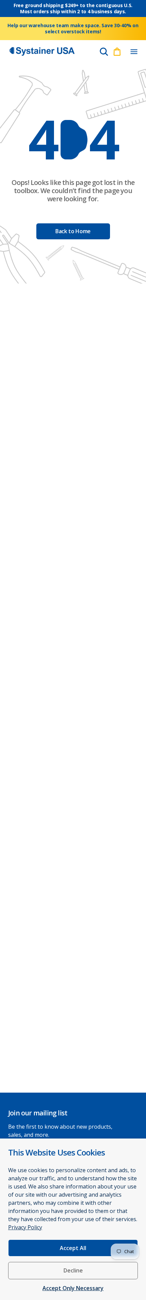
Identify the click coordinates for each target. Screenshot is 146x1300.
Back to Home (73, 231)
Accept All (73, 1248)
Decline (73, 1270)
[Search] (104, 52)
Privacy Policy (25, 1227)
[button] (134, 52)
